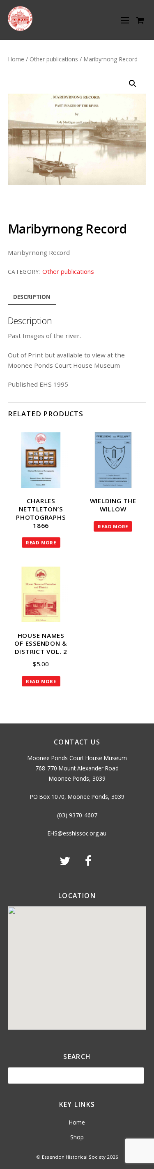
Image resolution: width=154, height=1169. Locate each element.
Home (16, 59)
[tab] (32, 297)
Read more (41, 542)
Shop (77, 1137)
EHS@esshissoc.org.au (77, 833)
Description (32, 297)
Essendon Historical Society (74, 1157)
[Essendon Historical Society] (20, 28)
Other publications (54, 59)
